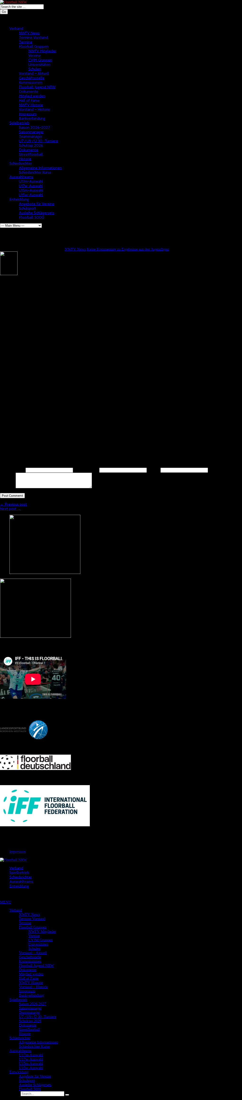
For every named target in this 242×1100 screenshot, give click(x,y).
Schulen (34, 69)
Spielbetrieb (19, 123)
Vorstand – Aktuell (34, 73)
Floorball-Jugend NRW (37, 87)
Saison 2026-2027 (34, 127)
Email (86, 470)
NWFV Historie (31, 105)
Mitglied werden (32, 96)
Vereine (34, 55)
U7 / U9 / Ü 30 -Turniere (38, 141)
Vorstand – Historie (34, 109)
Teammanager (30, 136)
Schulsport (27, 208)
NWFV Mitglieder (42, 51)
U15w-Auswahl (31, 195)
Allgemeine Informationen (40, 168)
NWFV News (29, 33)
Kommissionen (30, 82)
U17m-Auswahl (31, 181)
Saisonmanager (31, 132)
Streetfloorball (31, 154)
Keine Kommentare (128, 249)
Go (4, 11)
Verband (16, 28)
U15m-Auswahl (31, 190)
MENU (5, 902)
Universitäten (39, 64)
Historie (25, 159)
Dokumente (28, 91)
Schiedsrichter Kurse (35, 172)
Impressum (28, 114)
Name (12, 470)
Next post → (10, 508)
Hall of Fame (29, 100)
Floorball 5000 (31, 217)
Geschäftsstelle (31, 78)
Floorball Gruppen (33, 46)
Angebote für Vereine (36, 204)
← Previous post (13, 504)
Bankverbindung (32, 118)
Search (14, 1093)
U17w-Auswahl (31, 186)
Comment (7, 487)
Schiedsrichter (20, 163)
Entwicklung (19, 199)
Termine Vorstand (33, 37)
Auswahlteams (21, 177)
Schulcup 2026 (31, 145)
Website (154, 470)
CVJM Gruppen (40, 60)
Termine (25, 42)
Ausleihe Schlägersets (36, 213)
